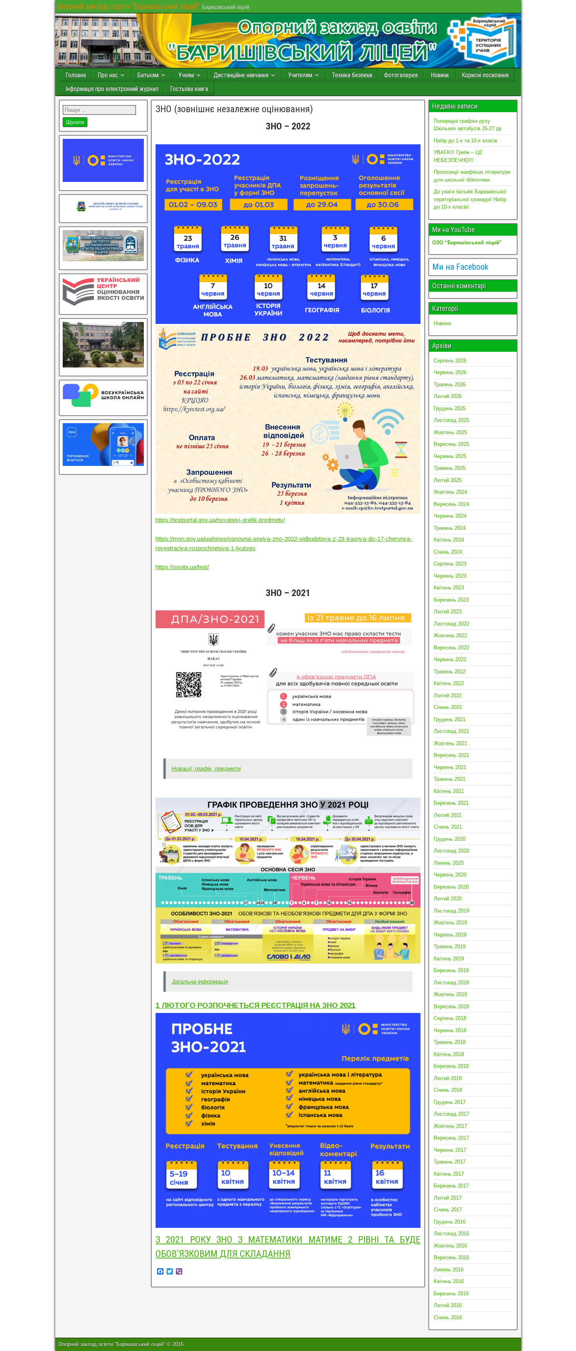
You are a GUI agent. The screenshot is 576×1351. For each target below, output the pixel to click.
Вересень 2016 (451, 1257)
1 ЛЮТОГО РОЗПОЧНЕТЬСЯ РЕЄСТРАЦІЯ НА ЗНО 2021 (255, 1005)
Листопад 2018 (451, 983)
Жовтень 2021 (450, 743)
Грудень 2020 (450, 839)
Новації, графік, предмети (205, 768)
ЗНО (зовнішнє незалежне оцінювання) (234, 109)
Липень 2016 (449, 1270)
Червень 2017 (450, 1150)
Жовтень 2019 (450, 923)
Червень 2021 (450, 767)
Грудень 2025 (450, 408)
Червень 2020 (450, 875)
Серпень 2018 (450, 1018)
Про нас (108, 75)
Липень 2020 (449, 863)
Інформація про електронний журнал (111, 89)
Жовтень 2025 (450, 432)
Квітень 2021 (449, 791)
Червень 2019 (450, 935)
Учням (186, 75)
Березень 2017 (451, 1186)
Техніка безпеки (352, 75)
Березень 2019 (451, 970)
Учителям (300, 75)
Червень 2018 (450, 1030)
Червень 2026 (450, 372)
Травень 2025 (450, 468)
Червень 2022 (450, 659)
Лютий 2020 (448, 899)
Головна (75, 75)
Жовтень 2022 (450, 635)
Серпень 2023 (450, 564)
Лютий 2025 (448, 480)
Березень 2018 (451, 1066)
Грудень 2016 (450, 1222)
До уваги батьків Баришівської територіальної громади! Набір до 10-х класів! (470, 199)
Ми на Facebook (460, 267)
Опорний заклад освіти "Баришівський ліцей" (128, 6)
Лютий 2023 (448, 612)
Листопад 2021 (451, 731)
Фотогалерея (401, 75)
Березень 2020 (451, 887)
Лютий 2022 (448, 695)
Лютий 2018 (448, 1078)
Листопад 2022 (451, 624)
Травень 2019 (450, 946)
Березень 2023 (451, 600)
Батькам (148, 75)
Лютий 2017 (448, 1198)
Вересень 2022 (451, 648)
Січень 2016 (448, 1317)
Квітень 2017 (449, 1174)
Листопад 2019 (451, 911)
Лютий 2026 (448, 396)
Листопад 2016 (451, 1233)
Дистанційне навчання (241, 75)
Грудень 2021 (450, 719)
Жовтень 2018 (450, 994)
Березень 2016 (451, 1293)
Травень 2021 (450, 779)
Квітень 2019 (449, 959)
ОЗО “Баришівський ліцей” (467, 242)
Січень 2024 (448, 552)
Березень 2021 (451, 803)
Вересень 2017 (451, 1138)
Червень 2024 (450, 516)
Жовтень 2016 (450, 1246)
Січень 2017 (448, 1210)
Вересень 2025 (451, 444)
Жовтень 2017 (450, 1126)
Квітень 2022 (449, 683)
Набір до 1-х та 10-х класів (465, 141)
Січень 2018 (448, 1090)
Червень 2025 (450, 456)
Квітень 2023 (449, 588)
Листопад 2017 (451, 1114)
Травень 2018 (450, 1042)
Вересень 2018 (451, 1006)
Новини (440, 75)
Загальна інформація (199, 981)
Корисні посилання (485, 75)
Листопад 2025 (451, 420)
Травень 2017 (450, 1162)
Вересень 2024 (451, 504)
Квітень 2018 (449, 1054)
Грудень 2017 (450, 1102)
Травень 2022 (450, 672)
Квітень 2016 (449, 1281)
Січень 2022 (448, 707)
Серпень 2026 (450, 361)
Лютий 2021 (448, 815)
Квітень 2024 (449, 540)
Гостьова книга (189, 89)
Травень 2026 (450, 384)
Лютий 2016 (448, 1305)
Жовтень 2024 (450, 492)
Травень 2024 (450, 528)
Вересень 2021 (451, 755)
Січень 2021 (448, 827)
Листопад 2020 (451, 851)
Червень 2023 (450, 576)
